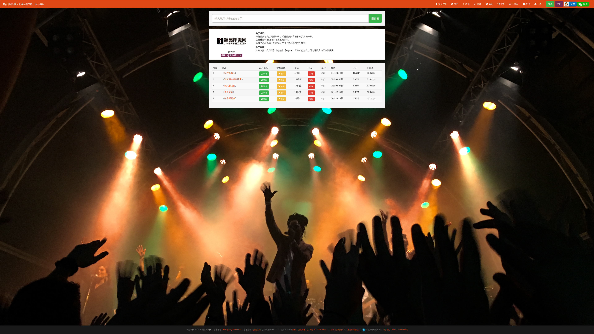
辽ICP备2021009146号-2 (317, 330)
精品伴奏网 (23, 4)
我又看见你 (229, 85)
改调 (478, 4)
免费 (502, 4)
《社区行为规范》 (336, 330)
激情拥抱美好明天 (233, 79)
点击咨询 (257, 330)
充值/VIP (442, 4)
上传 (539, 4)
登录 (550, 4)
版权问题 (301, 330)
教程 (527, 4)
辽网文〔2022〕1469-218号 (396, 330)
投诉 (311, 74)
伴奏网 (208, 330)
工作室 (514, 4)
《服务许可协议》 (353, 330)
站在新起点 (229, 73)
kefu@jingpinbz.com (232, 330)
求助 (455, 4)
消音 (490, 4)
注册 (559, 4)
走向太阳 (228, 92)
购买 (282, 74)
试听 (265, 74)
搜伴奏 (375, 18)
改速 (467, 4)
